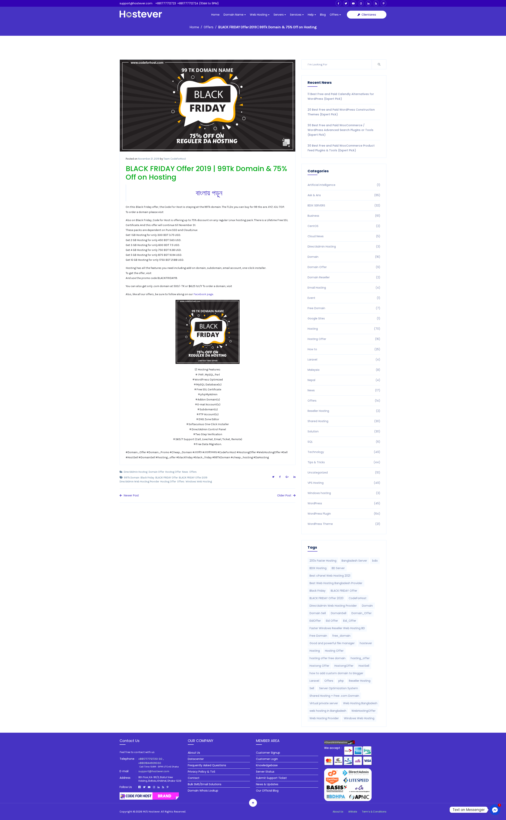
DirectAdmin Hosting (135, 471)
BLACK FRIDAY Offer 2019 (193, 477)
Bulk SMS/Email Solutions (204, 784)
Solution (344, 431)
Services (296, 15)
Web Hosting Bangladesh (360, 703)
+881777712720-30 (150, 759)
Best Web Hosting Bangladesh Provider (336, 583)
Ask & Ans (344, 195)
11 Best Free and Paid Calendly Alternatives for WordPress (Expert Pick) (341, 96)
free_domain (341, 636)
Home (215, 15)
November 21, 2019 (149, 158)
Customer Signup (268, 753)
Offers (334, 15)
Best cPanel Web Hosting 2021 (330, 576)
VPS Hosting (344, 483)
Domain (344, 257)
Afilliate (352, 811)
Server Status (265, 772)
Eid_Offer (349, 621)
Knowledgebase (267, 765)
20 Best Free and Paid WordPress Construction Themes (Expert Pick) (341, 112)
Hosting (344, 329)
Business (344, 216)
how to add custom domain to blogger (336, 673)
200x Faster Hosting (323, 561)
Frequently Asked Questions (207, 765)
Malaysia (344, 370)
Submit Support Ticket (271, 778)
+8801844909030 (149, 763)
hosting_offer (360, 658)
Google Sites (344, 318)
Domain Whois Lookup (203, 791)
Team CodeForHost (174, 158)
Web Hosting (259, 15)
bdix (375, 561)
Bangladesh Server (354, 561)
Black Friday (147, 477)
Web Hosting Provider (324, 718)
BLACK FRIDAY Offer (166, 477)
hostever (366, 643)
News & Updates (267, 784)
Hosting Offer (173, 471)
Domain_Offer (361, 613)
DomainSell (338, 613)
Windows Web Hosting (199, 481)
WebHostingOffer (363, 711)
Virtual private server (324, 703)
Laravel (344, 360)
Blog (323, 15)
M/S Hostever (151, 811)
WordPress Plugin (344, 514)
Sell (312, 688)
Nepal (344, 380)
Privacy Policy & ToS (201, 772)
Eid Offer (332, 621)
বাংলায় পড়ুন (209, 193)
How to (344, 349)
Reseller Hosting (344, 411)
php (341, 681)
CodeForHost (357, 598)
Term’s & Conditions (374, 811)
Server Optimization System (338, 688)
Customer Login (267, 759)
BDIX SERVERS (344, 205)
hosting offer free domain (328, 658)
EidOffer (315, 621)
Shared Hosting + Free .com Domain (334, 696)
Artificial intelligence (344, 185)
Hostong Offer (319, 666)
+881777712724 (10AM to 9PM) (198, 3)
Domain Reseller (344, 277)
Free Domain (344, 308)
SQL (344, 442)
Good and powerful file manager (332, 643)
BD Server (338, 568)
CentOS (344, 226)
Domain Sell (318, 613)
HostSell (364, 666)
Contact (193, 778)
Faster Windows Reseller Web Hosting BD (337, 628)
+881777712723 (165, 3)
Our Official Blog (267, 791)
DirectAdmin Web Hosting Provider (139, 481)
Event (344, 298)
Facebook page (203, 294)
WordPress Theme (344, 524)
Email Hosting (344, 288)
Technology (344, 452)
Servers (279, 15)
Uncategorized (344, 472)
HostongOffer (343, 666)
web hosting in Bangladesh (328, 711)
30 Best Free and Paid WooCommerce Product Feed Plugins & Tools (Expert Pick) (341, 148)
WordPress (344, 503)
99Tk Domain (131, 477)
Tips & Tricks (344, 462)
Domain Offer (156, 471)
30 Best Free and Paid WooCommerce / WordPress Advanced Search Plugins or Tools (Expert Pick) (340, 130)
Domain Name (234, 15)
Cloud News (344, 236)
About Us (194, 753)
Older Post (284, 495)
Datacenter (196, 759)
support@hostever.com (136, 3)
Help (311, 15)
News (185, 471)
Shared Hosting (344, 421)
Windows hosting (344, 493)
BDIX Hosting (318, 568)
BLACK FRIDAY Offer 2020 (327, 598)
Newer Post (131, 495)
